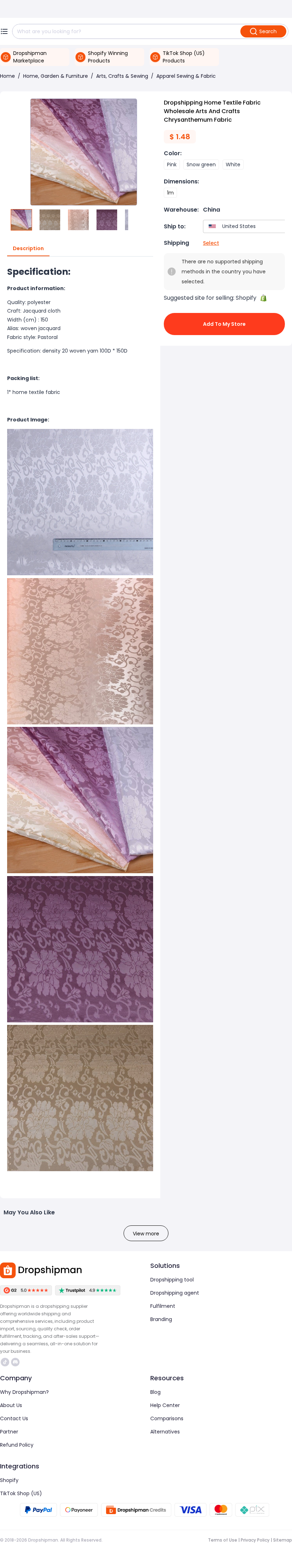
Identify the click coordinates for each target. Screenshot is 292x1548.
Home (7, 76)
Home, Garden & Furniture (55, 76)
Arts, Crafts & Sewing (122, 76)
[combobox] (246, 226)
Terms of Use (222, 1540)
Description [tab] (28, 248)
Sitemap (282, 1540)
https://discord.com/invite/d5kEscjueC (16, 1362)
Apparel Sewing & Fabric (186, 76)
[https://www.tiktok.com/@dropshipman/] (5, 1362)
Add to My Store (224, 324)
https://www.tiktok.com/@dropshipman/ (6, 1362)
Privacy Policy (255, 1540)
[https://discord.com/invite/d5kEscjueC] (15, 1362)
